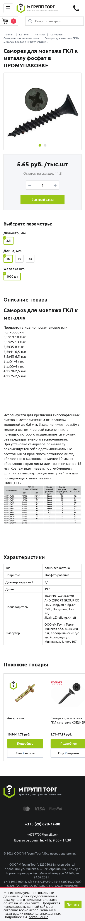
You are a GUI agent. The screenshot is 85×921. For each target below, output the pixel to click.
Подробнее (25, 743)
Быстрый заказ (43, 199)
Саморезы (57, 34)
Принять (73, 904)
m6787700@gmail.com (42, 834)
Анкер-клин (15, 718)
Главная (8, 34)
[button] (40, 145)
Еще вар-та (25, 753)
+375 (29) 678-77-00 (42, 823)
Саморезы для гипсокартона (21, 38)
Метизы (40, 34)
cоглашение (38, 916)
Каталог (24, 34)
